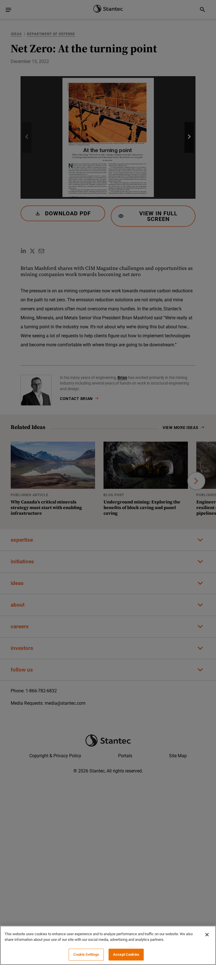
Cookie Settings (86, 954)
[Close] (207, 934)
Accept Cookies (126, 954)
